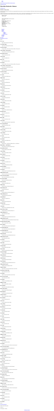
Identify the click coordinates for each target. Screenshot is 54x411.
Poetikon (3, 30)
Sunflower (4, 32)
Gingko (4, 33)
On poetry (3, 35)
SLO (1, 37)
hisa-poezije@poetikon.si (3, 404)
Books (3, 31)
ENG (2, 1)
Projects (3, 36)
